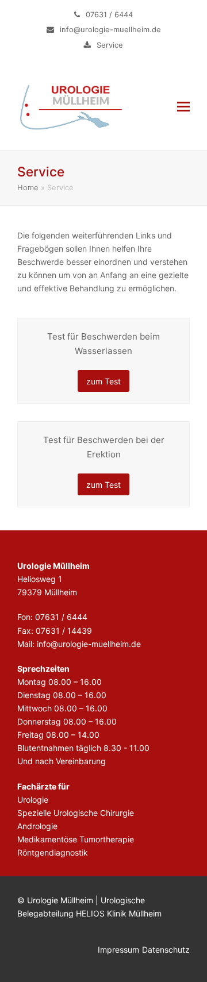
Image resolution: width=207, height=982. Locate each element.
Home (28, 187)
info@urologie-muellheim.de (110, 29)
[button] (183, 106)
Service (110, 44)
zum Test (103, 381)
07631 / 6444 (109, 14)
